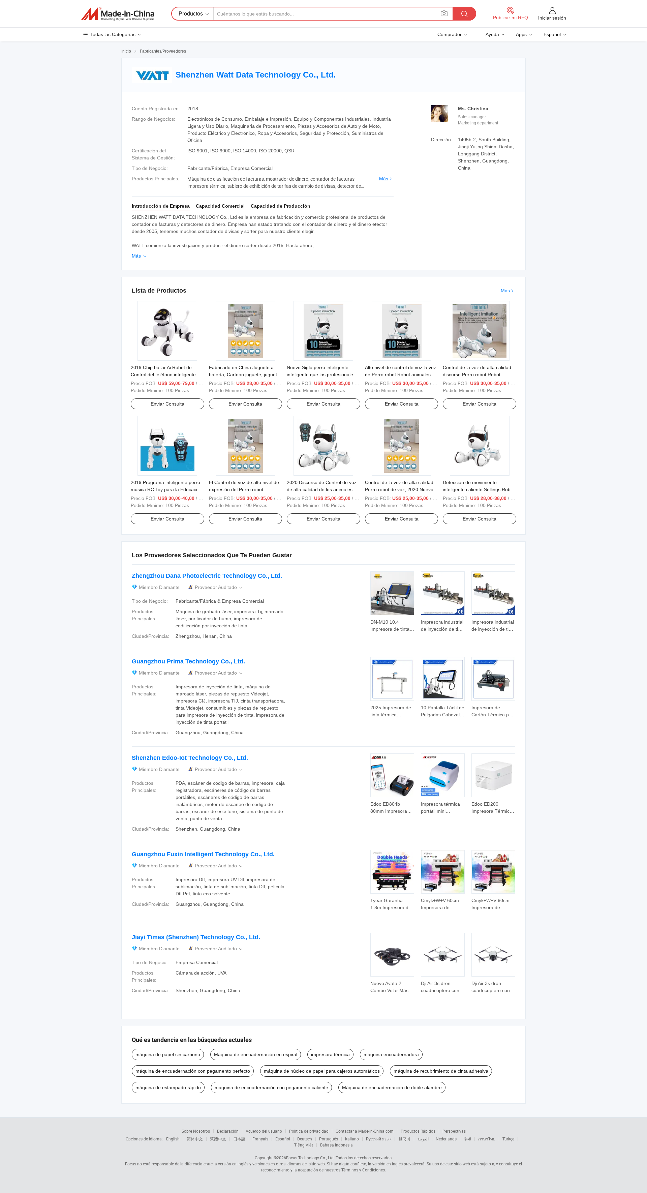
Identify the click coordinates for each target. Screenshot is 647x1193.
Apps (521, 34)
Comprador (449, 34)
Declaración (228, 1131)
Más (383, 178)
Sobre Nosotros (196, 1131)
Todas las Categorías (112, 34)
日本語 (239, 1138)
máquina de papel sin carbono (167, 1054)
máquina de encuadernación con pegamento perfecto (192, 1071)
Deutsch (304, 1138)
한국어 (404, 1138)
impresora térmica (330, 1054)
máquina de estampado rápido (168, 1087)
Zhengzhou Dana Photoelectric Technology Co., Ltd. (207, 575)
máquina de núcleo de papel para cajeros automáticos (322, 1071)
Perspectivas (454, 1131)
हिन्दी (467, 1138)
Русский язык (378, 1138)
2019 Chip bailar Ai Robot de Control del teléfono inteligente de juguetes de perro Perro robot (167, 374)
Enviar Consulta (167, 404)
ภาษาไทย (486, 1138)
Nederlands (446, 1138)
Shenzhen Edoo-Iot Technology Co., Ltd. (190, 757)
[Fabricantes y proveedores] (117, 14)
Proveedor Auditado (219, 587)
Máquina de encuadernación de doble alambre (392, 1087)
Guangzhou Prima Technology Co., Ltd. (188, 661)
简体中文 (195, 1138)
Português (328, 1138)
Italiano (352, 1138)
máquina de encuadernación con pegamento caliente (271, 1087)
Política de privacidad (309, 1131)
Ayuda (492, 34)
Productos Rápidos (418, 1131)
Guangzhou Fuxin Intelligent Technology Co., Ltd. (203, 854)
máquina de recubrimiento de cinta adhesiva (441, 1071)
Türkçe (508, 1138)
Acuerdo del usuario (264, 1131)
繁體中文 (218, 1138)
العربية (423, 1138)
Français (260, 1138)
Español (282, 1138)
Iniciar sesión (552, 18)
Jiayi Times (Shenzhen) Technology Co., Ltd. (196, 937)
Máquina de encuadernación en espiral (255, 1054)
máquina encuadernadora (391, 1054)
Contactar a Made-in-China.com (365, 1131)
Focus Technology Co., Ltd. (310, 1157)
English (173, 1138)
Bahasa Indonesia (336, 1144)
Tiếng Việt (303, 1144)
